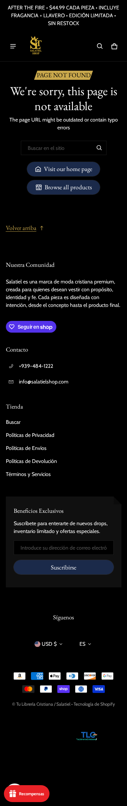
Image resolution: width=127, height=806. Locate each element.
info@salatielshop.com (43, 382)
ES (82, 644)
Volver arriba (21, 228)
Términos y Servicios (28, 474)
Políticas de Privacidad (30, 435)
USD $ (49, 644)
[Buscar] (99, 148)
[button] (100, 46)
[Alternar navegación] (13, 46)
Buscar (13, 422)
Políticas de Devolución (31, 461)
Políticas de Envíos (26, 448)
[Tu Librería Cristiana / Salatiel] (35, 46)
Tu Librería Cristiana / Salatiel (43, 704)
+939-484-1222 (36, 366)
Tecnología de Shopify (94, 704)
